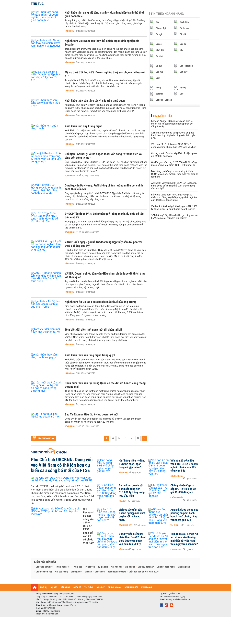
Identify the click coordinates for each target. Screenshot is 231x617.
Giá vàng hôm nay (44, 567)
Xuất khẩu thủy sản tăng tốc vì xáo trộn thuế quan (95, 100)
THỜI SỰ (43, 587)
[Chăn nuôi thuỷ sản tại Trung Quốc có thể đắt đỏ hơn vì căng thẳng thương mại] (46, 391)
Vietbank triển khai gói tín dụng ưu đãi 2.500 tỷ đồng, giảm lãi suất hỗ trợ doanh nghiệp (174, 208)
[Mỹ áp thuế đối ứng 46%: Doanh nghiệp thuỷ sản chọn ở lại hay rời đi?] (46, 81)
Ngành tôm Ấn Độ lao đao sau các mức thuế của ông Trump (100, 302)
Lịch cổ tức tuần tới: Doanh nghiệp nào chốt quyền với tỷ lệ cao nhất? (132, 515)
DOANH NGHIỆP (131, 587)
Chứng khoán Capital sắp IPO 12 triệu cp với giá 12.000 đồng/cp (183, 489)
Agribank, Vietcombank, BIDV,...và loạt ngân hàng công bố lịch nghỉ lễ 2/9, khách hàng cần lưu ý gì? (174, 186)
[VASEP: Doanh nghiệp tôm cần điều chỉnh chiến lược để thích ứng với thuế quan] (46, 282)
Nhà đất (122, 501)
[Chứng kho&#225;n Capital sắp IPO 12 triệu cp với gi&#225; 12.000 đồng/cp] (158, 490)
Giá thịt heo (76, 572)
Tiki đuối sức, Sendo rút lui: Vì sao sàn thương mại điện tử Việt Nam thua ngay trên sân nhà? (184, 539)
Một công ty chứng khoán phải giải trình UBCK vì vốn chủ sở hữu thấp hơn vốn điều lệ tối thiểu (174, 174)
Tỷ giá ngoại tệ (63, 567)
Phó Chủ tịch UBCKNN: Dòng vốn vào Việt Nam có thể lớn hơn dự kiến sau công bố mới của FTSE (62, 465)
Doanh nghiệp (71, 175)
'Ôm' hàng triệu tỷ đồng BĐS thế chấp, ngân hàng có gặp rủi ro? (132, 464)
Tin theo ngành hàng (167, 14)
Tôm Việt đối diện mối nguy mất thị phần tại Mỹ (93, 329)
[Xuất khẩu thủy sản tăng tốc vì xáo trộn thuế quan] (46, 109)
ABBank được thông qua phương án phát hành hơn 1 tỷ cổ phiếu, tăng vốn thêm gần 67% (173, 135)
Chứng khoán (176, 476)
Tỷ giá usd (77, 567)
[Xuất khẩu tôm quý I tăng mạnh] (46, 134)
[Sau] (144, 438)
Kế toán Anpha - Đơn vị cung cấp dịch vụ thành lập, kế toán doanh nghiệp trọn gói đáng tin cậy (172, 124)
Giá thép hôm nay (44, 572)
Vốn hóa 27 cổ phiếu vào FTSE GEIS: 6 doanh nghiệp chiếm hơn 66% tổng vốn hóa (173, 146)
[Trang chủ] (35, 587)
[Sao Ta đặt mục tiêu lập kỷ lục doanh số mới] (46, 423)
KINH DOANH (147, 587)
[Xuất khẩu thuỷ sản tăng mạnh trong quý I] (46, 363)
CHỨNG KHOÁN (114, 587)
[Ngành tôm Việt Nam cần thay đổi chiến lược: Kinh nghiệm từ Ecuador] (46, 49)
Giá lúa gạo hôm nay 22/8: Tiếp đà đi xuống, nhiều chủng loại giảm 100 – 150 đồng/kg (174, 163)
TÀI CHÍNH (88, 587)
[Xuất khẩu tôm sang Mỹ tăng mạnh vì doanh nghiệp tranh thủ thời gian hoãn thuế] (46, 21)
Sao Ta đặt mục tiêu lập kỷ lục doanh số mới (91, 414)
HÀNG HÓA (65, 587)
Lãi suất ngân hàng (166, 567)
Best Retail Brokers (117, 572)
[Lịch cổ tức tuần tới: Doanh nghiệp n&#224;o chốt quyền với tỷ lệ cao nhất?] (107, 515)
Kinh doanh (175, 549)
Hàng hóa (69, 31)
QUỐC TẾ (77, 587)
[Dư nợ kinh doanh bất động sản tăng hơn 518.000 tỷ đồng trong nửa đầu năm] (107, 490)
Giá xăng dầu (184, 567)
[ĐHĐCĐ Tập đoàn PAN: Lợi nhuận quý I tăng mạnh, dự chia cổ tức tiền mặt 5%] (46, 222)
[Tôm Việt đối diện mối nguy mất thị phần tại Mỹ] (46, 338)
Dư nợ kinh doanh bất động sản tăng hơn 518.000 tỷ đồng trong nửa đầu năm (132, 490)
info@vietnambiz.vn (51, 611)
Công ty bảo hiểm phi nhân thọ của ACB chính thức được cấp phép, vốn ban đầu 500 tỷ (132, 539)
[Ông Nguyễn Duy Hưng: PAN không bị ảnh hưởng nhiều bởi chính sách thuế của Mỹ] (46, 194)
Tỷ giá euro (103, 567)
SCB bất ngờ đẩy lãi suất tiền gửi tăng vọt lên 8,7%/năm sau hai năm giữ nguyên (174, 216)
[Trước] (106, 438)
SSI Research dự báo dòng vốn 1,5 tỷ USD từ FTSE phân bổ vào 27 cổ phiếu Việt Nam (88, 526)
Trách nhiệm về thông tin (47, 614)
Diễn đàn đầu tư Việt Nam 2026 (143, 572)
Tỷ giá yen (90, 567)
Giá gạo (88, 572)
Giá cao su (100, 572)
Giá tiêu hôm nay (146, 567)
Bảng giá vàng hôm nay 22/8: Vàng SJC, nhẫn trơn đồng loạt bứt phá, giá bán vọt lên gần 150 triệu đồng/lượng (174, 197)
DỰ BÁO (54, 587)
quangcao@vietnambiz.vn (178, 599)
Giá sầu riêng (61, 572)
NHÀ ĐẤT (101, 587)
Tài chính (123, 473)
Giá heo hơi (116, 567)
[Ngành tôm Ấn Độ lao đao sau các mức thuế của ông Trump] (46, 310)
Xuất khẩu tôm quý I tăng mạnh (83, 126)
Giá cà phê (130, 567)
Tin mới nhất (162, 116)
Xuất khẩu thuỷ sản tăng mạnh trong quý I (90, 355)
